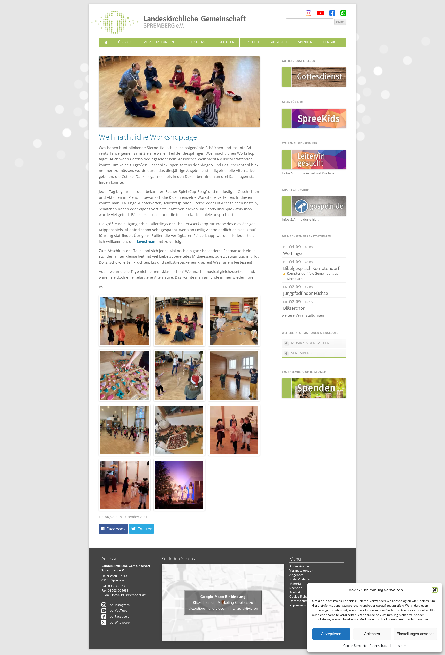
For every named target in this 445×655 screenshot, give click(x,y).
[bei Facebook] (332, 14)
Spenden (305, 42)
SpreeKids (253, 42)
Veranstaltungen (159, 42)
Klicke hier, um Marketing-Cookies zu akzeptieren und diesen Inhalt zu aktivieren (223, 605)
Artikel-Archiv (299, 566)
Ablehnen (372, 634)
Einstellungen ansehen (415, 634)
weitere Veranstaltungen (303, 315)
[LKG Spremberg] (168, 23)
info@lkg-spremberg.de (129, 595)
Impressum (398, 645)
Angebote (279, 42)
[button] (434, 589)
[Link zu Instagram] (308, 14)
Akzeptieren (331, 634)
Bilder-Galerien (300, 579)
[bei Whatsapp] (343, 14)
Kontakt (330, 42)
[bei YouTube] (320, 14)
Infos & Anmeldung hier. (300, 219)
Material (295, 583)
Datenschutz (378, 645)
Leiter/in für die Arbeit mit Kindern (308, 173)
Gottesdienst (195, 42)
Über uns (125, 42)
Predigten (226, 42)
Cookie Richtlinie (355, 645)
